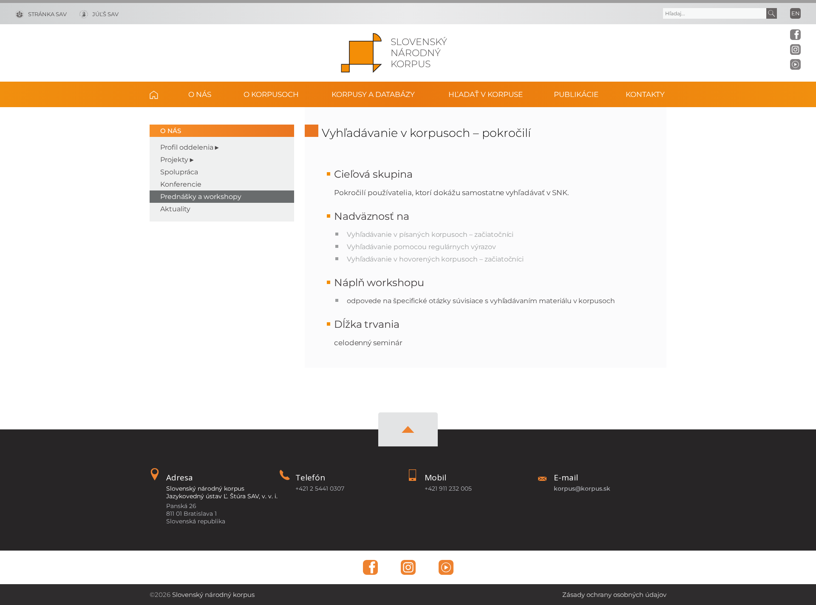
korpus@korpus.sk (582, 488)
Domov (160, 94)
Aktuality (175, 209)
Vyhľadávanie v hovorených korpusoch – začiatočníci (435, 259)
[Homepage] (361, 53)
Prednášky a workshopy (200, 197)
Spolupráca (179, 172)
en (795, 13)
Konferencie (180, 184)
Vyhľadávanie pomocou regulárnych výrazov (421, 247)
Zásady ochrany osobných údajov (614, 595)
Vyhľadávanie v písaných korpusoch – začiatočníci (430, 234)
